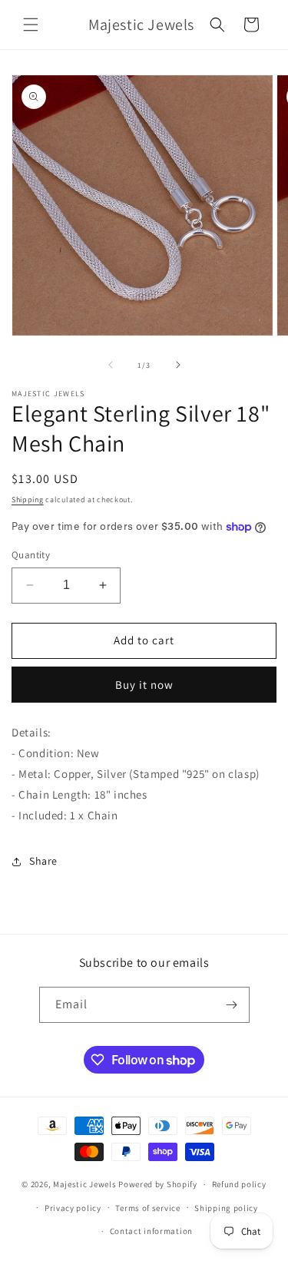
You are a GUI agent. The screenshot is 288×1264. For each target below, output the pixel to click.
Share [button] (43, 861)
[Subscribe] (232, 1005)
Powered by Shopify (157, 1184)
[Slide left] (110, 365)
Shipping (28, 500)
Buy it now (144, 684)
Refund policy (239, 1184)
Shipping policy (226, 1208)
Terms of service (147, 1208)
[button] (31, 24)
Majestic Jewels (85, 1184)
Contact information (151, 1231)
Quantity (31, 554)
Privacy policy (73, 1208)
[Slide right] (178, 365)
